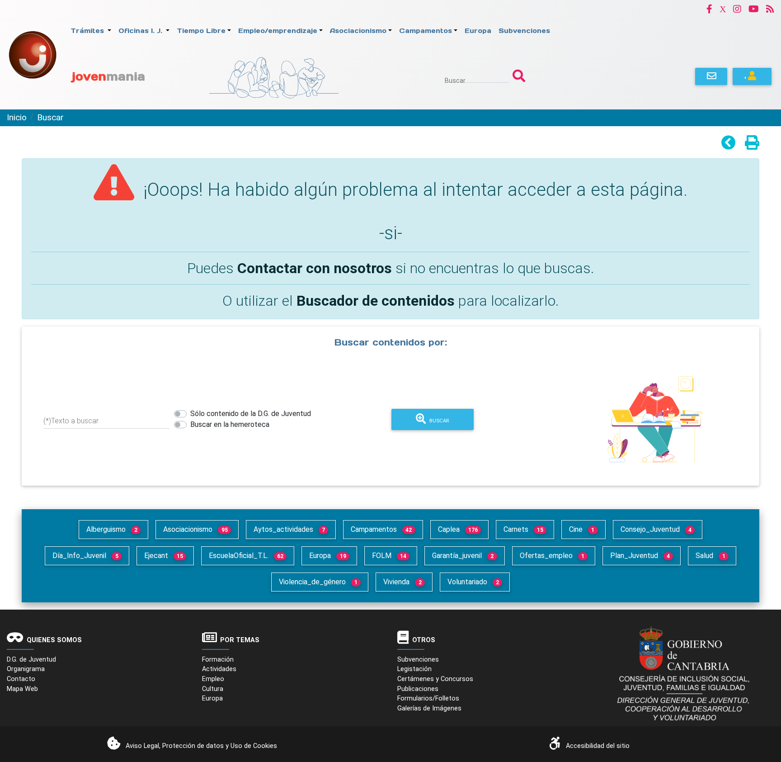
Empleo (213, 679)
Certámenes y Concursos (435, 679)
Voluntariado (473, 581)
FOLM (389, 555)
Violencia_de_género (318, 581)
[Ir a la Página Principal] (32, 54)
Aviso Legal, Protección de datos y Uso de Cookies (201, 746)
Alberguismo (111, 529)
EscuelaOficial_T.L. (246, 555)
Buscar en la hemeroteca (229, 424)
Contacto (21, 679)
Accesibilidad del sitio (598, 746)
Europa (327, 555)
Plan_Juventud (640, 555)
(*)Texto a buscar (71, 420)
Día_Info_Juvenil (85, 555)
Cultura (212, 689)
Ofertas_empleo (552, 555)
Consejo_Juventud (656, 529)
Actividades (219, 669)
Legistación (414, 669)
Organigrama (26, 669)
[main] (390, 314)
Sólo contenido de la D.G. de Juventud (250, 413)
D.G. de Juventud (31, 659)
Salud (710, 555)
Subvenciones (418, 659)
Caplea (458, 529)
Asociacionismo (195, 529)
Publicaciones (417, 689)
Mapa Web (22, 689)
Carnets (523, 529)
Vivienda (402, 581)
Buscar (455, 80)
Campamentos (381, 529)
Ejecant (163, 555)
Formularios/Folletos (428, 698)
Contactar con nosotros (314, 268)
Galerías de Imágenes (429, 708)
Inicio (17, 117)
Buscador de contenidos (375, 300)
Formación (218, 659)
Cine (581, 529)
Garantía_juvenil (463, 555)
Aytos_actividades (289, 529)
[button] (709, 9)
